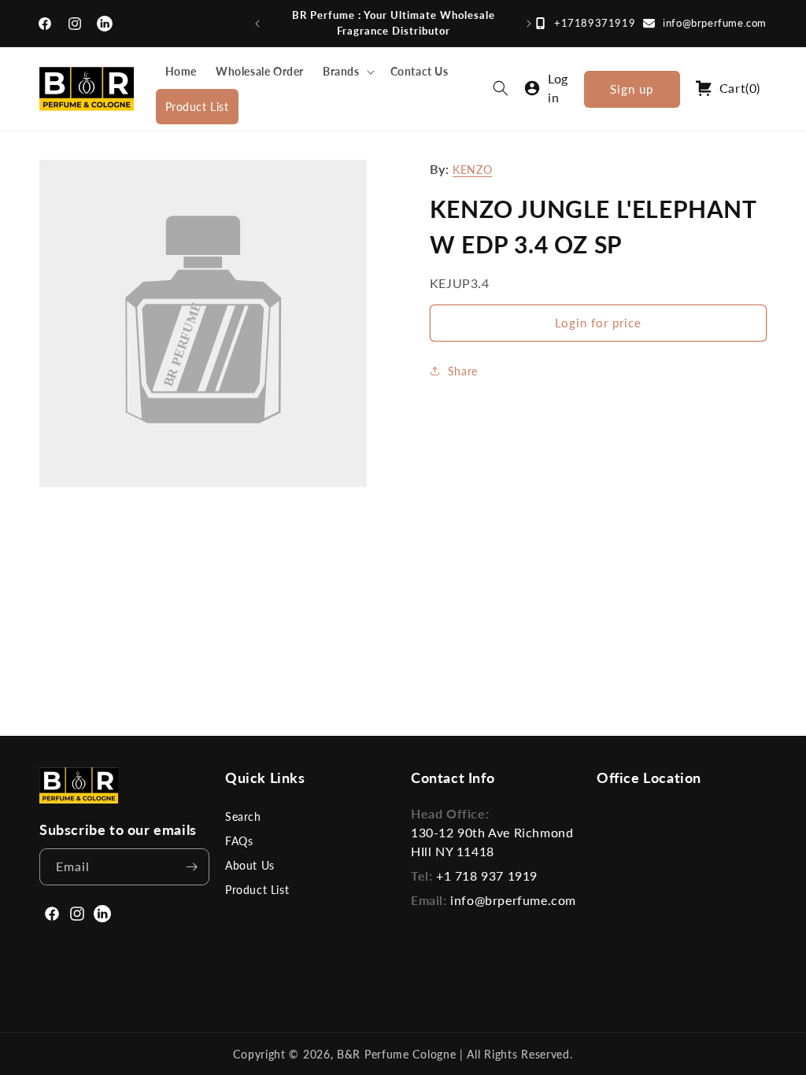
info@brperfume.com (715, 23)
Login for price (598, 323)
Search (243, 816)
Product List (257, 889)
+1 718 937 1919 (487, 875)
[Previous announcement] (257, 24)
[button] (347, 71)
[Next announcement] (529, 24)
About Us (250, 865)
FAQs (239, 841)
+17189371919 (594, 23)
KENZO (472, 169)
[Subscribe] (191, 866)
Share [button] (463, 371)
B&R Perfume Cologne (398, 1054)
